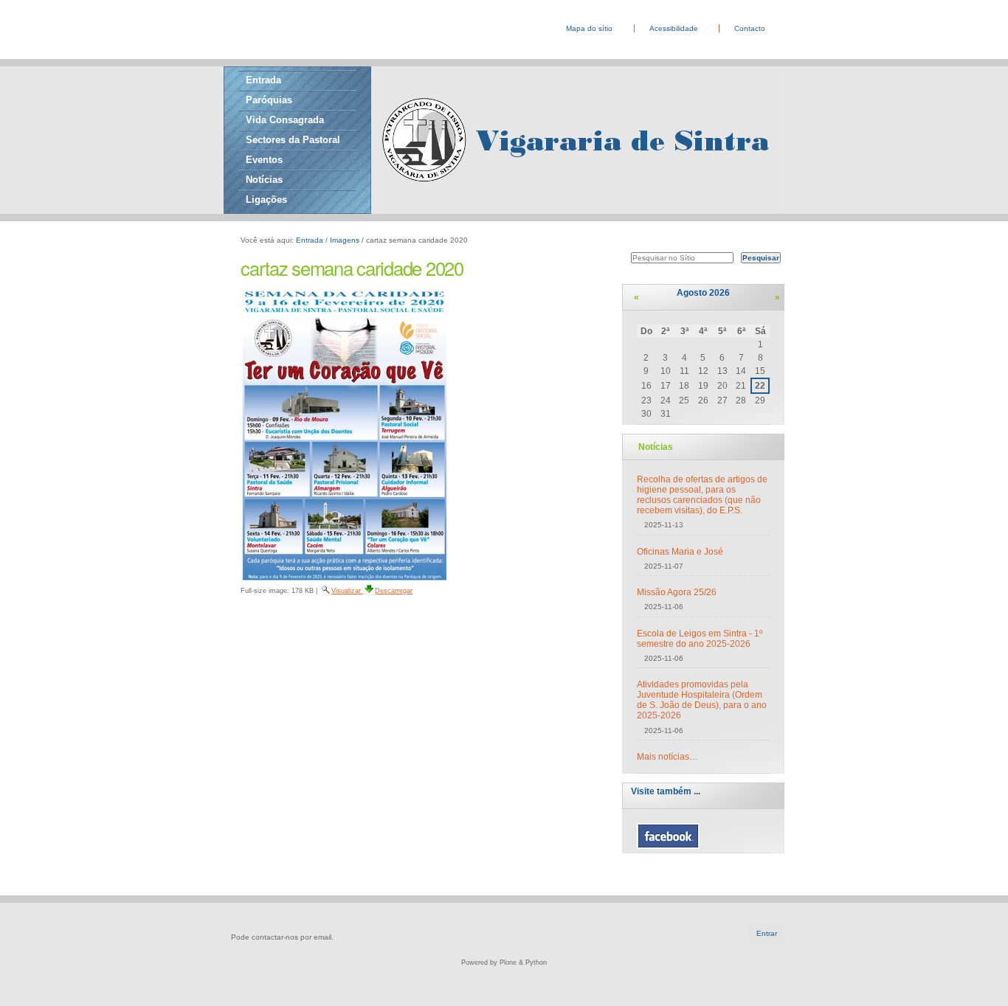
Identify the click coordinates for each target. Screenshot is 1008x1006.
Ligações (266, 199)
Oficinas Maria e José (680, 552)
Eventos (264, 159)
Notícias (264, 179)
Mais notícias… (667, 757)
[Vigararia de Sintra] (227, 17)
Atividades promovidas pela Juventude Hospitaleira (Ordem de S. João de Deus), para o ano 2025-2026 (702, 700)
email (322, 937)
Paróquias (269, 99)
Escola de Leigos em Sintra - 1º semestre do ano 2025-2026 (699, 638)
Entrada (263, 80)
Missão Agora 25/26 (677, 592)
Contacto (749, 28)
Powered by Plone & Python (504, 962)
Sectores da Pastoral (293, 139)
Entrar (766, 933)
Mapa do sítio (589, 28)
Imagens (344, 240)
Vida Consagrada (285, 119)
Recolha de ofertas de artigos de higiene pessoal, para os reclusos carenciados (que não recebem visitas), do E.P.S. (702, 495)
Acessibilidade (673, 28)
